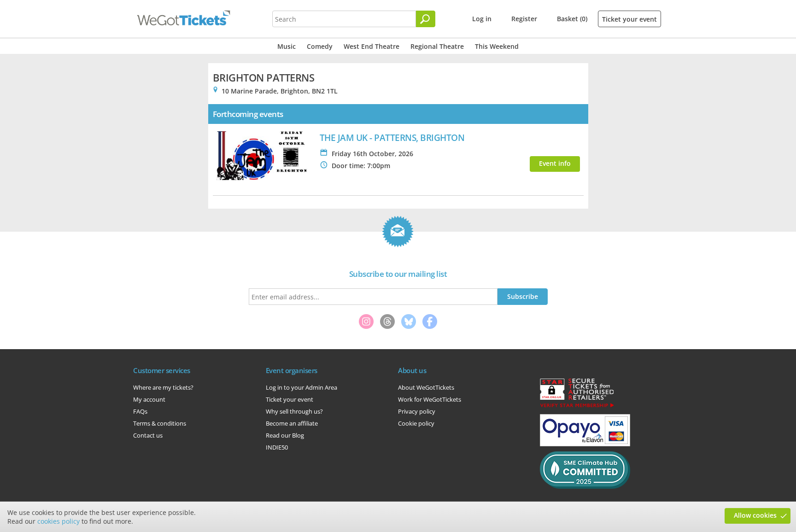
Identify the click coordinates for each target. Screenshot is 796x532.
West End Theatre (371, 46)
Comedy (320, 46)
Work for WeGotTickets (429, 399)
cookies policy (58, 521)
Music (286, 46)
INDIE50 (277, 447)
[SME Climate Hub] (585, 486)
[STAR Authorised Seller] (577, 407)
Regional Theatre (437, 46)
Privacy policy (416, 411)
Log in (482, 18)
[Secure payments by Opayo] (585, 444)
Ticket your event (629, 19)
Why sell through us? (294, 411)
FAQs (140, 411)
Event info (555, 163)
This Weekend (497, 46)
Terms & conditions (159, 423)
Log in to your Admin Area (301, 387)
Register (524, 18)
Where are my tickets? (163, 387)
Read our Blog (285, 435)
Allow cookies (755, 515)
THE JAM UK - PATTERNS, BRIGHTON (392, 137)
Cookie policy (416, 423)
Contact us (148, 435)
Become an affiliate (292, 423)
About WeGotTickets (426, 387)
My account (149, 399)
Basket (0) (572, 18)
